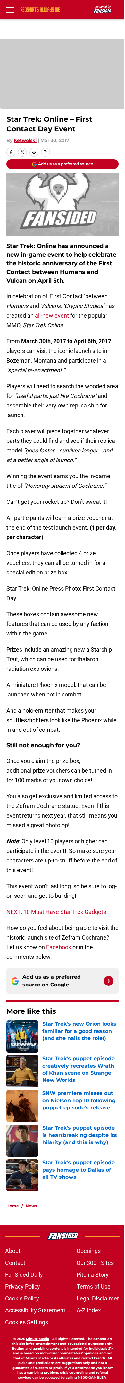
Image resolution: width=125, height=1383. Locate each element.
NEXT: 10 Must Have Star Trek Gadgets (56, 911)
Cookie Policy (22, 1298)
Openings (89, 1250)
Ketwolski (25, 140)
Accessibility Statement (35, 1310)
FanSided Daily (24, 1274)
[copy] (45, 152)
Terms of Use (94, 1286)
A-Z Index (89, 1310)
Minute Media (37, 1339)
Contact (15, 1262)
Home (12, 1206)
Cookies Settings (26, 1322)
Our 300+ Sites (95, 1262)
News (31, 1206)
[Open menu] (10, 9)
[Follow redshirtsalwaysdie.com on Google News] (108, 981)
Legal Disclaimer (98, 1298)
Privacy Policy (22, 1286)
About (13, 1250)
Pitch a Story (93, 1274)
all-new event (51, 315)
